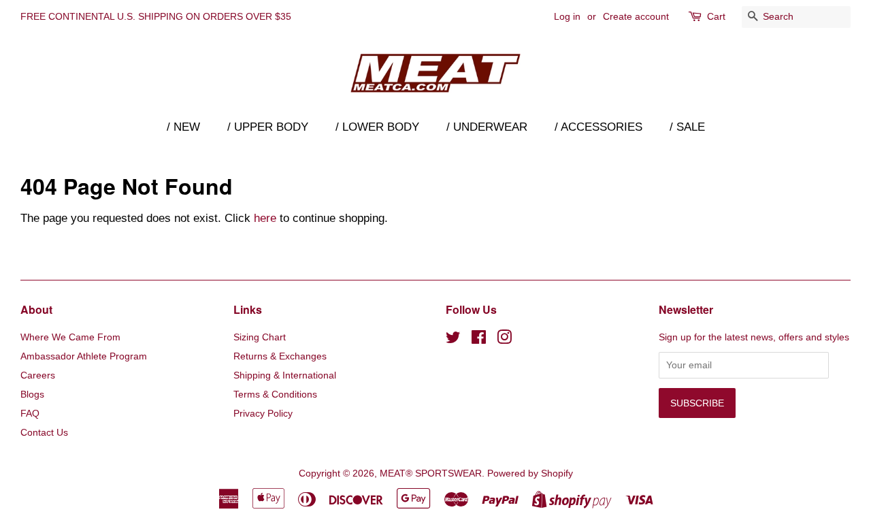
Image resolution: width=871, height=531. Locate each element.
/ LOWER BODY (377, 126)
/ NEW (183, 126)
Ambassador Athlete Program (83, 356)
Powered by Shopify (530, 473)
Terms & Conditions (275, 394)
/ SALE (687, 126)
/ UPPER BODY (267, 126)
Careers (37, 375)
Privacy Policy (263, 413)
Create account (636, 16)
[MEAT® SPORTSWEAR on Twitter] (453, 339)
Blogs (32, 394)
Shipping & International (284, 375)
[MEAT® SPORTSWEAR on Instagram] (504, 339)
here (265, 218)
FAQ (29, 413)
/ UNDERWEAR (486, 126)
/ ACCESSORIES (598, 126)
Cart (716, 16)
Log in (567, 16)
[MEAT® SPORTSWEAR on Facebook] (479, 339)
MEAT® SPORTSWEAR (431, 473)
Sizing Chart (259, 337)
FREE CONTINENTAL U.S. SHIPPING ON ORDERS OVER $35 (155, 16)
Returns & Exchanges (280, 356)
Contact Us (44, 432)
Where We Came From (70, 337)
